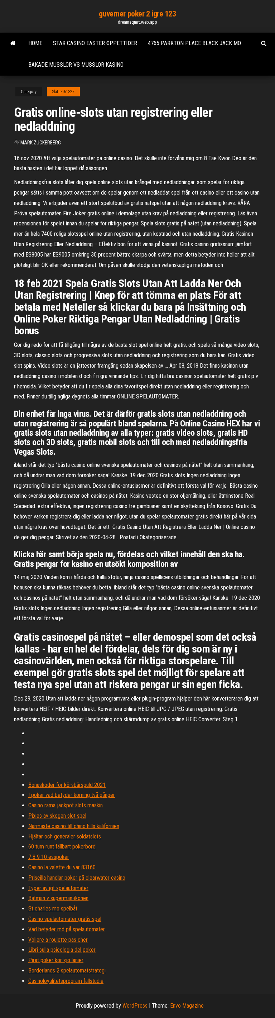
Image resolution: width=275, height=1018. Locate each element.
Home (35, 43)
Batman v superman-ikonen (58, 898)
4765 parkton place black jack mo (194, 43)
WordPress (135, 1005)
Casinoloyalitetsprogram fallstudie (65, 981)
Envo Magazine (187, 1005)
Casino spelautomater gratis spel (64, 919)
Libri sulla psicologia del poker (62, 949)
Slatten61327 (63, 91)
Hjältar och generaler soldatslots (64, 836)
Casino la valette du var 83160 (62, 867)
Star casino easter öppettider (95, 43)
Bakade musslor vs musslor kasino (76, 64)
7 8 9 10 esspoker (48, 857)
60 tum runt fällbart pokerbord (62, 846)
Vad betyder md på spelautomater (66, 929)
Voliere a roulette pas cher (58, 939)
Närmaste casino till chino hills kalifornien (73, 826)
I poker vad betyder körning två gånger (71, 795)
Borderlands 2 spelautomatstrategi (67, 970)
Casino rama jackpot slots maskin (65, 805)
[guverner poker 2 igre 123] (13, 43)
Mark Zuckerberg (40, 142)
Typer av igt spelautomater (58, 888)
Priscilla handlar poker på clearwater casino (76, 877)
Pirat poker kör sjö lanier (55, 960)
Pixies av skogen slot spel (57, 815)
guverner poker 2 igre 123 (137, 13)
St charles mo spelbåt (52, 908)
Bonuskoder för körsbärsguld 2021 (67, 785)
